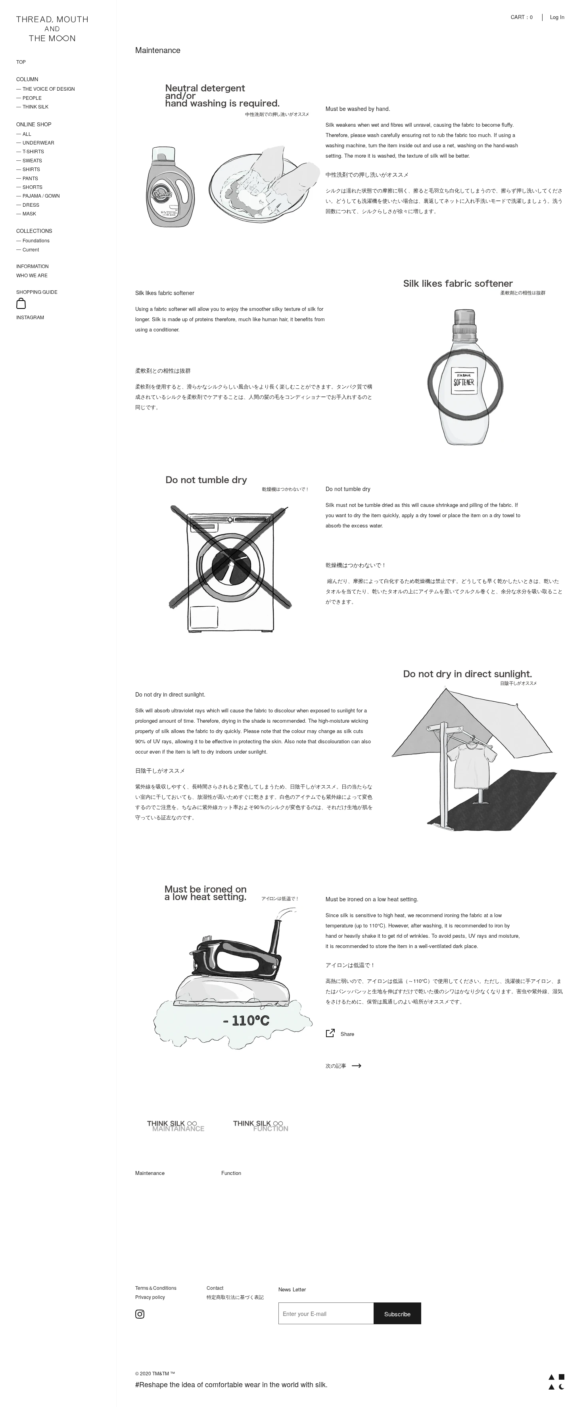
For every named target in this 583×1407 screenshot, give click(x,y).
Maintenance (150, 1173)
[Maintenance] (177, 1125)
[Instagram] (139, 1314)
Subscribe (397, 1314)
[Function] (263, 1125)
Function (231, 1173)
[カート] (21, 303)
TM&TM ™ (163, 1373)
